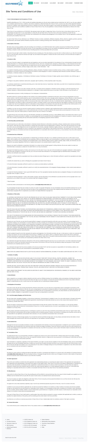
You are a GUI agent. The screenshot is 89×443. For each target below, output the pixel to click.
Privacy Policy (80, 438)
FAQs (43, 427)
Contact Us (61, 438)
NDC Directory (10, 425)
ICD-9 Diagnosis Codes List (30, 421)
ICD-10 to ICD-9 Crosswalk (30, 427)
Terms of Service (68, 438)
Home (73, 11)
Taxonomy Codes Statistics (48, 423)
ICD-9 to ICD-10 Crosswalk (30, 425)
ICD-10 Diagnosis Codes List (30, 423)
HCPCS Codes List (28, 419)
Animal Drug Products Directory (12, 428)
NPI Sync (44, 425)
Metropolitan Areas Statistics (48, 421)
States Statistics (45, 419)
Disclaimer (75, 438)
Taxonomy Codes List (12, 423)
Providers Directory (11, 421)
